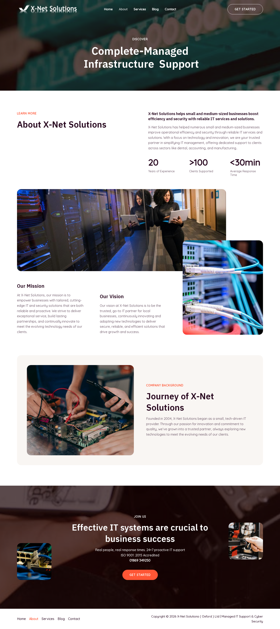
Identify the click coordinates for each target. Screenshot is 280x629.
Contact (170, 9)
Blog (155, 9)
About (123, 9)
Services (140, 9)
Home (108, 9)
